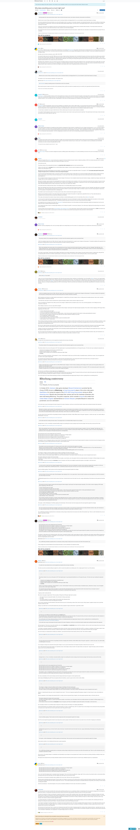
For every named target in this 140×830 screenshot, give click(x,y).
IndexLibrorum (40, 12)
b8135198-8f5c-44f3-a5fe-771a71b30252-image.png (49, 620)
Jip (38, 71)
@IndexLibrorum (45, 94)
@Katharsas (43, 271)
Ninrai (39, 271)
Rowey (39, 138)
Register (37, 823)
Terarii (39, 338)
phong (39, 48)
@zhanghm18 (50, 12)
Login (41, 823)
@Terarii (49, 520)
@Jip (42, 48)
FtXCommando (40, 789)
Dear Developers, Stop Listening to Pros (61, 208)
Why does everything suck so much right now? (54, 14)
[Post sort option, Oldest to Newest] (98, 10)
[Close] (104, 816)
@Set (41, 71)
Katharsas (39, 158)
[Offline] (36, 13)
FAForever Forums (39, 1)
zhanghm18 (40, 94)
